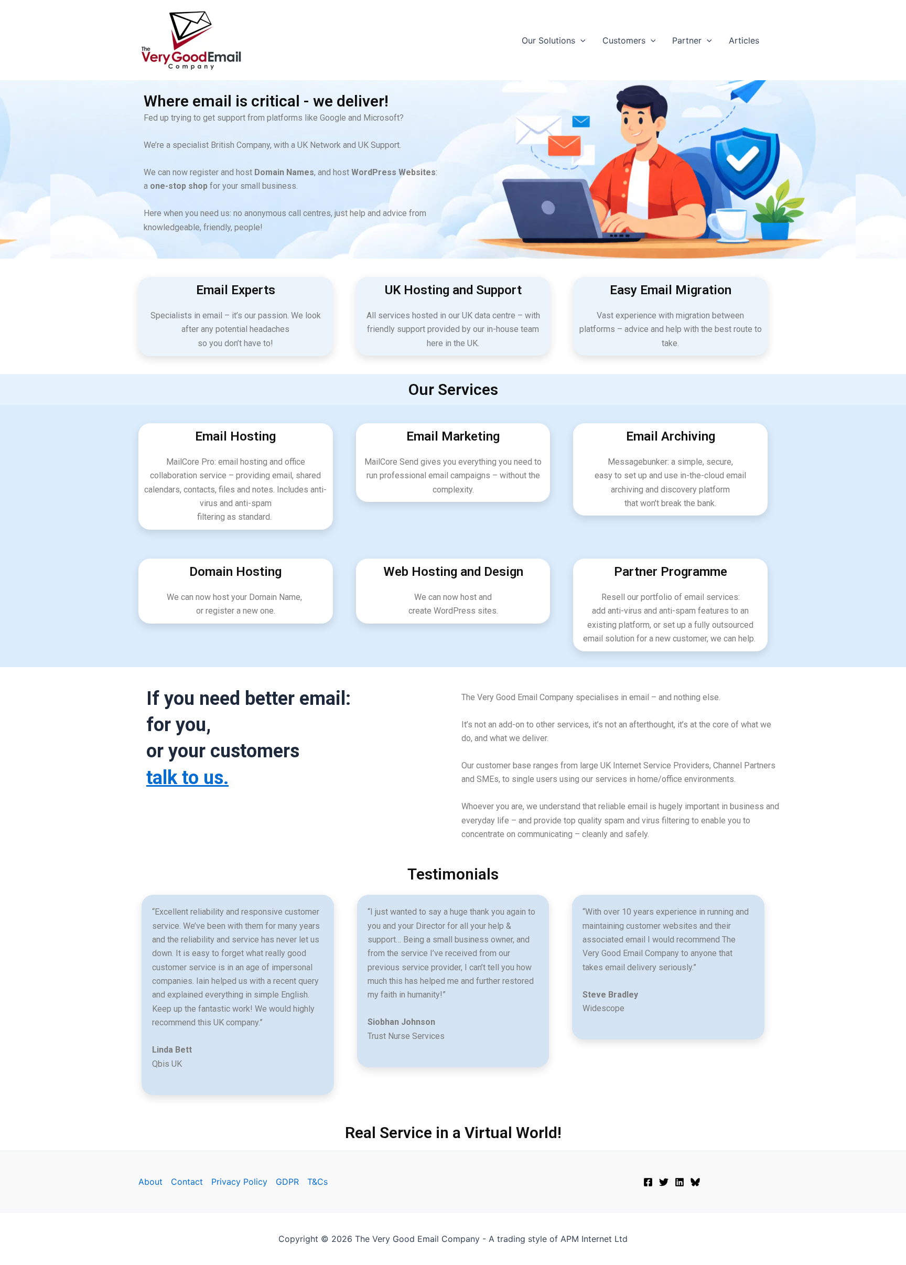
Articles (744, 40)
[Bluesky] (695, 1182)
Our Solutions (548, 40)
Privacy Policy (239, 1181)
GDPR (287, 1181)
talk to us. (187, 778)
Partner (687, 40)
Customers (623, 40)
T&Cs (317, 1181)
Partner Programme (670, 571)
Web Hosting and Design (453, 571)
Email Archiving (670, 436)
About (150, 1181)
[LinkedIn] (679, 1182)
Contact (187, 1181)
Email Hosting (235, 436)
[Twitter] (663, 1182)
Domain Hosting (235, 571)
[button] (580, 40)
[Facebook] (648, 1182)
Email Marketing (453, 436)
